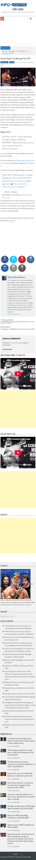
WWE (11, 62)
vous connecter (14, 343)
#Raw (14, 177)
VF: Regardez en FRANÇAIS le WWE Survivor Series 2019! (17, 329)
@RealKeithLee (9, 181)
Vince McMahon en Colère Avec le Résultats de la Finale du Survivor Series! (17, 322)
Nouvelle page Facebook (12, 203)
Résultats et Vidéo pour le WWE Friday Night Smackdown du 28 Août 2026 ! (21, 807)
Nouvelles (12, 51)
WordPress (11, 857)
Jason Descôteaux (21, 62)
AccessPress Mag (25, 857)
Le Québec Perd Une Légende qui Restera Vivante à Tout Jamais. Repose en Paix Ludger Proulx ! (21, 740)
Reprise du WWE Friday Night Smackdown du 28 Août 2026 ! (18, 816)
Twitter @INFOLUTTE (28, 203)
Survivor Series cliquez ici (20, 160)
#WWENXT (26, 177)
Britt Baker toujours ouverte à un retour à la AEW (20, 694)
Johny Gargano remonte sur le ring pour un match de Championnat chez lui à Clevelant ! (21, 752)
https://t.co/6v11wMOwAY (13, 187)
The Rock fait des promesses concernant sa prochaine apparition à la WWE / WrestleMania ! (21, 764)
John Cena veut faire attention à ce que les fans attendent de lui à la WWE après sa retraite (21, 796)
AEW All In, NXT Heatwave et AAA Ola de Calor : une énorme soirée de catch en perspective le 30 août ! (19, 719)
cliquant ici (12, 221)
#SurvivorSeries (20, 183)
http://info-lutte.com (13, 314)
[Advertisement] (18, 32)
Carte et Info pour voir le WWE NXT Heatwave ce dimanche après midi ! (20, 774)
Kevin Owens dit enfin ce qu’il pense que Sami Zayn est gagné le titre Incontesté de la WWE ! (20, 785)
